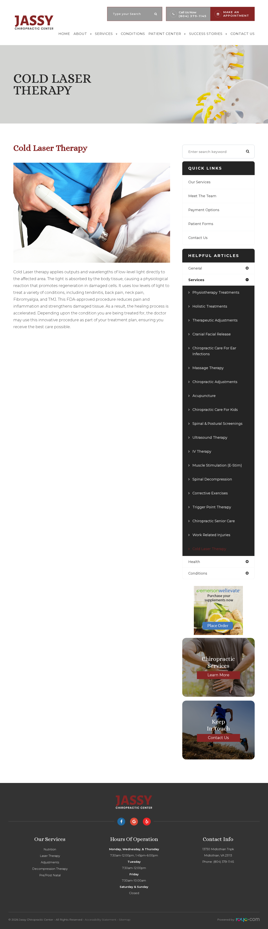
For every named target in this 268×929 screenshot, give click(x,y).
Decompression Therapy (50, 869)
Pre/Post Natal (50, 875)
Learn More (218, 675)
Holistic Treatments (209, 306)
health (194, 562)
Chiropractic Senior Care (213, 521)
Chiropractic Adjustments (214, 382)
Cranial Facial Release (211, 334)
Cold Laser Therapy (209, 549)
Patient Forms (200, 224)
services (196, 280)
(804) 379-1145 (192, 16)
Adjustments (50, 862)
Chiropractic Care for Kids (215, 410)
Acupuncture (204, 396)
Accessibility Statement (100, 919)
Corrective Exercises (210, 493)
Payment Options (203, 210)
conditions (197, 573)
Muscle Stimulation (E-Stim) (217, 465)
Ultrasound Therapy (209, 437)
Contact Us (243, 34)
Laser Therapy (50, 856)
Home (64, 34)
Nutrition (50, 849)
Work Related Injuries (211, 535)
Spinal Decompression (212, 479)
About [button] (80, 34)
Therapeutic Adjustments (215, 320)
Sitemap (124, 919)
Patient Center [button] (165, 34)
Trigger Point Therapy (211, 507)
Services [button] (104, 34)
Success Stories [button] (205, 34)
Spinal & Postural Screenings (217, 423)
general (195, 268)
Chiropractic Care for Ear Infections (214, 351)
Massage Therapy (208, 368)
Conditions (133, 34)
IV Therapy (201, 451)
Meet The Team (202, 196)
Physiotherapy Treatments (215, 292)
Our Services (199, 182)
